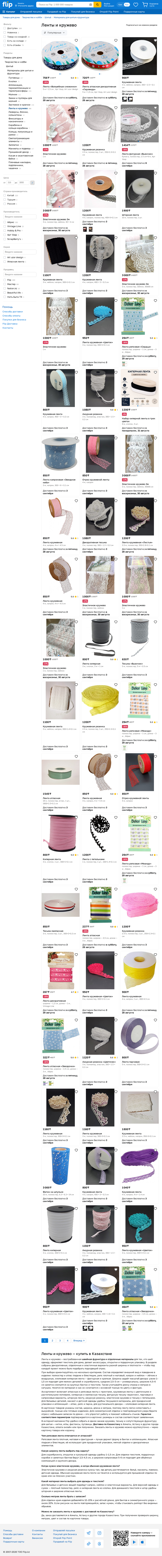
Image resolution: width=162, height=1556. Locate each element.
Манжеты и (21, 148)
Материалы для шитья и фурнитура (71, 17)
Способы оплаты (11, 315)
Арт (13, 234)
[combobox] (64, 4)
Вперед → (78, 1340)
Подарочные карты (134, 11)
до (16, 182)
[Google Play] (134, 1542)
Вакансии (37, 1538)
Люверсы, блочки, (18, 113)
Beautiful (15, 292)
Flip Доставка (10, 323)
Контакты (8, 327)
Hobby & (14, 230)
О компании (38, 1530)
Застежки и (21, 104)
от (4, 182)
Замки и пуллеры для (20, 99)
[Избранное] (136, 4)
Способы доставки (13, 311)
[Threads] (99, 1544)
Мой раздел (109, 6)
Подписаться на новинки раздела (141, 25)
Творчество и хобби (32, 17)
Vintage (15, 226)
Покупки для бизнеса (14, 319)
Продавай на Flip (56, 11)
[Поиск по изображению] (90, 4)
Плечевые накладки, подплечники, (20, 165)
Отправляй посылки (31, 11)
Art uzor (16, 257)
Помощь (7, 1530)
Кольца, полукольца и (20, 133)
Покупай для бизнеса (83, 11)
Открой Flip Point (109, 11)
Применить (32, 183)
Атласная (16, 261)
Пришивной (20, 152)
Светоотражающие (19, 140)
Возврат (7, 1538)
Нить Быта (15, 296)
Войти (107, 4)
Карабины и (19, 126)
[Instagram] (99, 1533)
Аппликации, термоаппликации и (20, 88)
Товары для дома (11, 17)
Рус (127, 4)
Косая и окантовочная (21, 157)
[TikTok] (88, 1544)
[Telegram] (88, 1533)
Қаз (120, 4)
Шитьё (48, 17)
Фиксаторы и (17, 120)
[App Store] (142, 1542)
